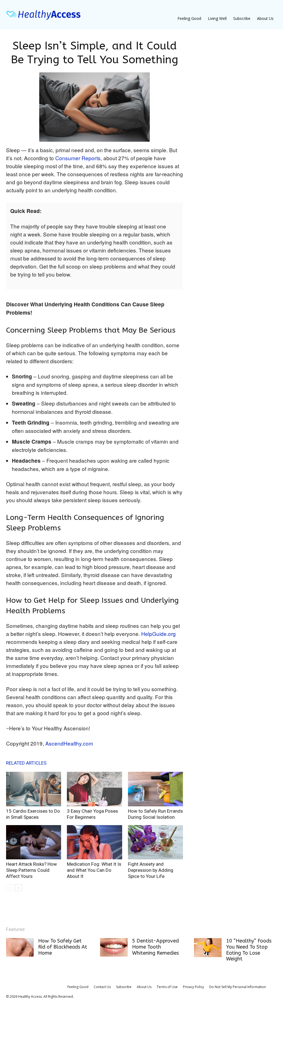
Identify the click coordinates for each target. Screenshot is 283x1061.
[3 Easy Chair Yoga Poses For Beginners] (94, 789)
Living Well (217, 18)
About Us (265, 18)
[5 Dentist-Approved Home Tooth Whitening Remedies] (114, 947)
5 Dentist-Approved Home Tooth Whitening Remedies (155, 947)
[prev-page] (9, 887)
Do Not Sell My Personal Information (237, 986)
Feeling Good (189, 18)
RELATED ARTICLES (26, 763)
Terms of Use (167, 986)
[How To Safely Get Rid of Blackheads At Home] (20, 947)
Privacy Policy (193, 986)
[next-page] (18, 887)
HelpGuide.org (158, 633)
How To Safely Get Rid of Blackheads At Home (62, 947)
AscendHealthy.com (69, 743)
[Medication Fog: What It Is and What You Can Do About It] (94, 842)
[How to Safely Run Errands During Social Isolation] (155, 789)
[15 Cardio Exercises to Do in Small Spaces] (33, 789)
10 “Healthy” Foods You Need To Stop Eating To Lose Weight (248, 950)
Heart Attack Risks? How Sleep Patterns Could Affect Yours (31, 870)
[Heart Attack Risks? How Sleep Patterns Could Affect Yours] (33, 842)
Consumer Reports (78, 158)
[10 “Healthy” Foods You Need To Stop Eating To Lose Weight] (208, 947)
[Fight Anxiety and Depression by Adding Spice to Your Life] (155, 842)
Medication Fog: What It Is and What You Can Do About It (94, 870)
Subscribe (241, 18)
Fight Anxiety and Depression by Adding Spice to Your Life (150, 870)
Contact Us (102, 986)
